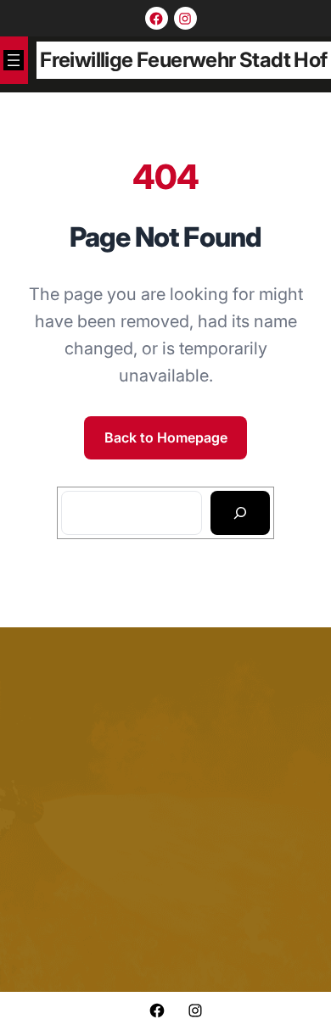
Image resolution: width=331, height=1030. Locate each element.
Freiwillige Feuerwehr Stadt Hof (183, 59)
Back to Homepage (165, 437)
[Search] (240, 513)
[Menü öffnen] (13, 60)
